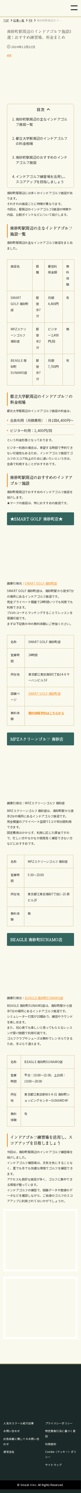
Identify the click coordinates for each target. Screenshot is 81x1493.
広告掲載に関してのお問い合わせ (21, 1441)
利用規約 (50, 1444)
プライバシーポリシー (59, 1423)
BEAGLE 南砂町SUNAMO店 (44, 998)
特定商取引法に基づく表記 (60, 1433)
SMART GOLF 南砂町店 (41, 583)
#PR (9, 55)
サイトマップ (53, 1465)
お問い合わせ (11, 1431)
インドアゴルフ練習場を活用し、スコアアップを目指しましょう (41, 179)
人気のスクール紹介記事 (18, 1423)
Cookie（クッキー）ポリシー (60, 1454)
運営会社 (8, 1451)
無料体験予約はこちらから (46, 713)
